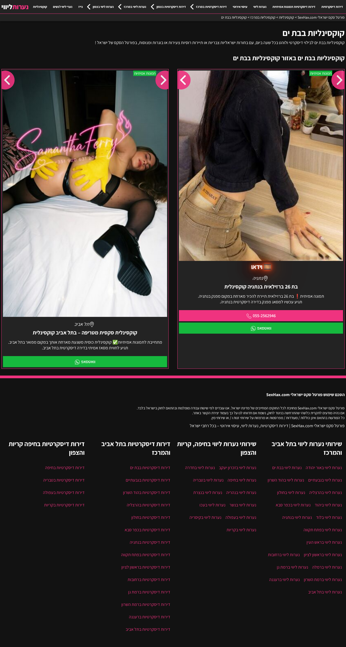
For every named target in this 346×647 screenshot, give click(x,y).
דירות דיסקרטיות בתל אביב (148, 629)
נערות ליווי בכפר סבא (293, 505)
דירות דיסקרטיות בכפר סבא (147, 530)
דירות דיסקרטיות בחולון (150, 517)
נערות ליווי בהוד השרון (286, 480)
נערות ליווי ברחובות (284, 555)
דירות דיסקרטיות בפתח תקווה (145, 555)
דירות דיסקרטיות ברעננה (149, 617)
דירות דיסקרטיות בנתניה (150, 542)
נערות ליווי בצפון (103, 7)
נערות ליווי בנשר (242, 505)
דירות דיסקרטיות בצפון (171, 7)
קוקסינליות (40, 7)
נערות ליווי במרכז (135, 7)
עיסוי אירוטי (240, 7)
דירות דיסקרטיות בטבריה (64, 480)
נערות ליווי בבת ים (287, 467)
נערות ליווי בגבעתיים (325, 480)
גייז (80, 7)
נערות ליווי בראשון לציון (323, 555)
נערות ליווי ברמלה (327, 567)
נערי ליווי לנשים (62, 7)
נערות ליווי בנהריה (241, 492)
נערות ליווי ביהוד (328, 505)
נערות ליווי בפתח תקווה (323, 530)
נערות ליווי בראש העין (324, 542)
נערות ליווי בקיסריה (205, 517)
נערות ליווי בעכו (212, 505)
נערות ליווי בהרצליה (325, 492)
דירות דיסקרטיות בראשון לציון (145, 567)
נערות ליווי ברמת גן (292, 567)
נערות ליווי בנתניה (297, 517)
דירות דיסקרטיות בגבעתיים (148, 480)
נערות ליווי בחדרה (200, 467)
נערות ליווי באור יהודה (324, 467)
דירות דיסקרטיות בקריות (64, 505)
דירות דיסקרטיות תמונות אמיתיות (293, 7)
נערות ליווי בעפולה (240, 517)
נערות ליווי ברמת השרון (323, 579)
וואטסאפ (264, 328)
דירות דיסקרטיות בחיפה (65, 467)
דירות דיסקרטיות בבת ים (150, 467)
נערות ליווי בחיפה (242, 480)
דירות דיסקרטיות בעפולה (64, 492)
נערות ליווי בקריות (241, 530)
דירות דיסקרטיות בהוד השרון (146, 492)
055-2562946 (264, 315)
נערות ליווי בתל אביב (325, 592)
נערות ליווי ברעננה (284, 579)
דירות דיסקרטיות (332, 7)
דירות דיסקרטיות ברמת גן (149, 592)
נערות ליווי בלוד (329, 517)
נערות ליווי (260, 7)
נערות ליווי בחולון (291, 492)
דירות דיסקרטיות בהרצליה (148, 505)
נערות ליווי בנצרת (207, 492)
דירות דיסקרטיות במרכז (211, 7)
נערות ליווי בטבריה (208, 480)
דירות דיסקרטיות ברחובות (149, 579)
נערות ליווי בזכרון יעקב (237, 467)
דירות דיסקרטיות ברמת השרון (145, 604)
